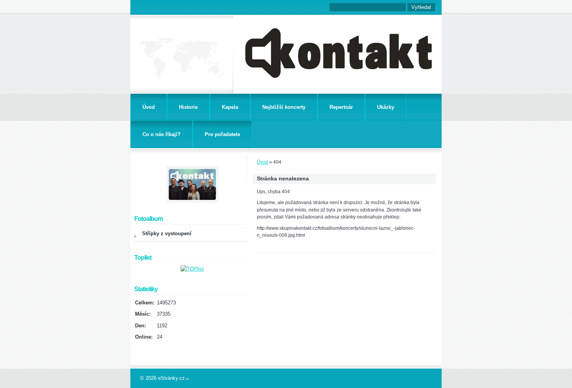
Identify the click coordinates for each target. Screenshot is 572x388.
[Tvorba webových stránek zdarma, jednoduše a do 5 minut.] (187, 379)
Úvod (148, 107)
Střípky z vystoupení (166, 233)
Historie (188, 107)
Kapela (230, 107)
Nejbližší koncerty (283, 107)
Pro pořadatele (222, 134)
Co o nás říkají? (161, 134)
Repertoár (341, 107)
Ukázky (385, 107)
